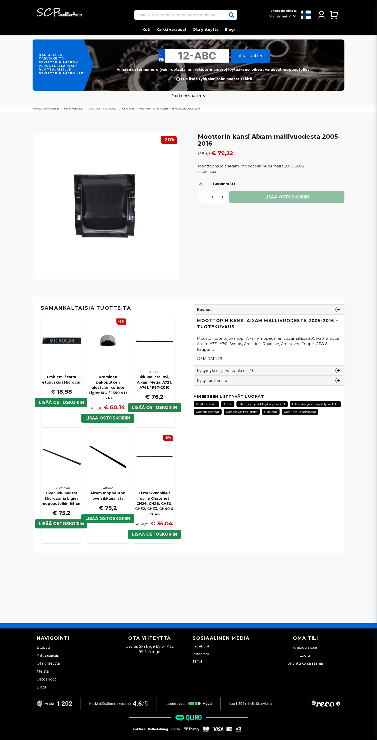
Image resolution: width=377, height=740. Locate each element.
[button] (231, 15)
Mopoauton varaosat (46, 108)
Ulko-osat (128, 108)
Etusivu (43, 647)
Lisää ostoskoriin (61, 402)
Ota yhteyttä (206, 29)
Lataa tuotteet (250, 55)
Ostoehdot (46, 679)
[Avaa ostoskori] (334, 15)
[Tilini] (321, 15)
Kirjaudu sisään (305, 647)
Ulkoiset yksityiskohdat (241, 412)
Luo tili (305, 655)
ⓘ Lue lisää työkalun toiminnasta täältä (214, 79)
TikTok (198, 661)
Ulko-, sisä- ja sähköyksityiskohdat (262, 404)
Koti (146, 29)
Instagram (201, 654)
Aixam (227, 404)
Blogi (230, 29)
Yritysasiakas (48, 655)
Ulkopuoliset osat (207, 412)
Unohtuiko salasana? (305, 663)
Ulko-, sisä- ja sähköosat (102, 108)
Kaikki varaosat (171, 29)
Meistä (43, 671)
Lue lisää (208, 171)
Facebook (201, 646)
